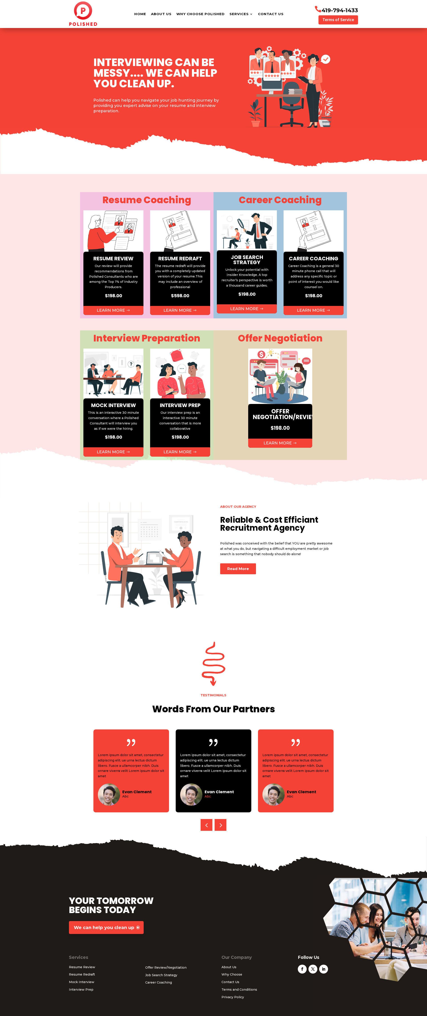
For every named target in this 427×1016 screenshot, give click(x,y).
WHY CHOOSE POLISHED (200, 14)
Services (239, 14)
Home (140, 14)
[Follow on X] (312, 969)
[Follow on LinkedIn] (323, 969)
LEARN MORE (111, 310)
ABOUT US (161, 14)
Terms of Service (338, 19)
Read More (238, 568)
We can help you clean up (104, 927)
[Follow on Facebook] (302, 969)
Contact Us (271, 14)
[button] (220, 825)
